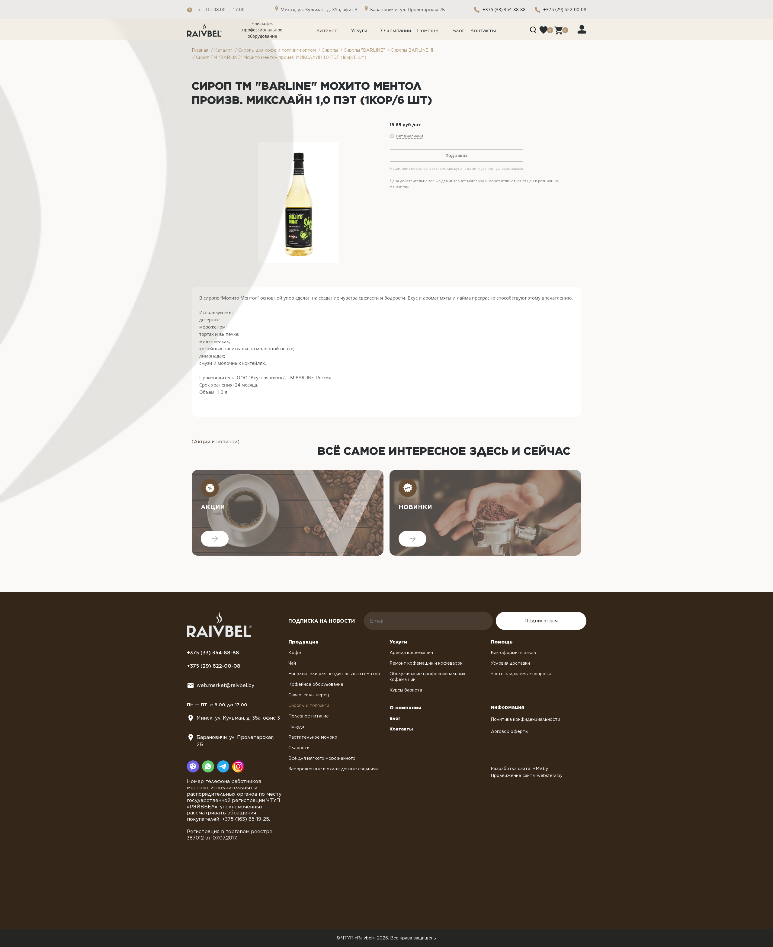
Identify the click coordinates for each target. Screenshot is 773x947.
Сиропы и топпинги (308, 705)
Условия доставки (510, 663)
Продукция (303, 642)
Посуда (296, 726)
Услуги (359, 31)
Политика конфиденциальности (525, 719)
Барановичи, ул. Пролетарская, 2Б (235, 740)
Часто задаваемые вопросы (521, 673)
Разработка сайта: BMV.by (519, 768)
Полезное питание (308, 716)
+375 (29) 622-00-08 (564, 9)
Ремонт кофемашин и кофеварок (426, 663)
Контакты (483, 31)
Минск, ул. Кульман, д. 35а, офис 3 (238, 718)
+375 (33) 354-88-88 (504, 9)
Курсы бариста (406, 690)
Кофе (294, 652)
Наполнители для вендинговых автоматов (334, 673)
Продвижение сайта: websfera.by (527, 775)
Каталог (326, 31)
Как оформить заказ (513, 652)
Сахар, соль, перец (308, 694)
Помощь (427, 31)
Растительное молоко (312, 737)
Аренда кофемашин (411, 652)
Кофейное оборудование (315, 684)
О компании (396, 31)
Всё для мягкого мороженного (321, 758)
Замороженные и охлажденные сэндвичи (333, 768)
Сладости (299, 747)
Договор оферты (509, 731)
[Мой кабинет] (581, 29)
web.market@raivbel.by (225, 685)
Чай (292, 663)
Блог (458, 31)
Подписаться (541, 621)
